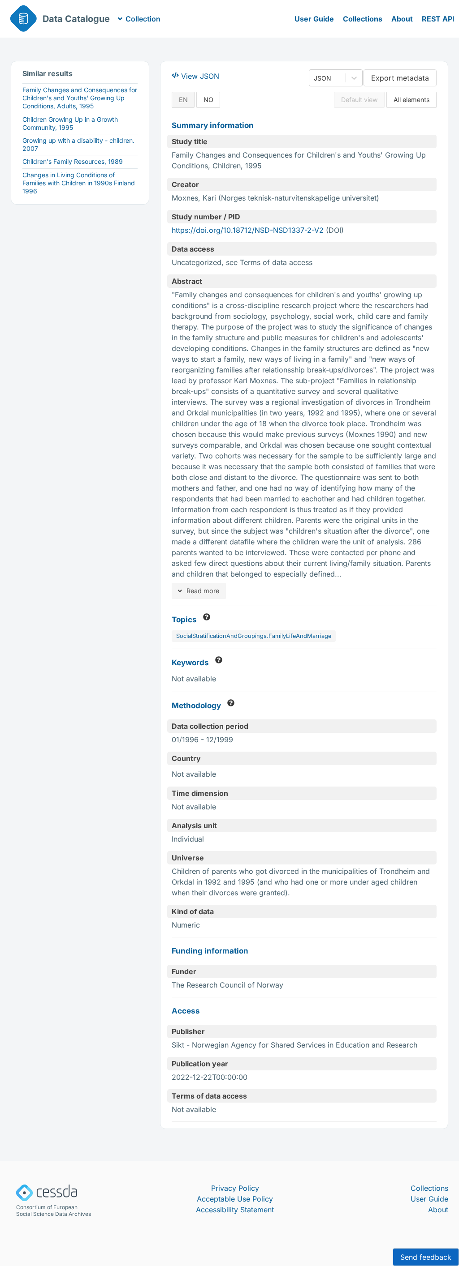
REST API (438, 18)
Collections (362, 18)
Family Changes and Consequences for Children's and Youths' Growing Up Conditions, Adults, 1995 (79, 98)
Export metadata (400, 77)
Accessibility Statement (235, 1209)
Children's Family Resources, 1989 (72, 161)
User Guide (314, 18)
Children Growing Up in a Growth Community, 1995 (70, 123)
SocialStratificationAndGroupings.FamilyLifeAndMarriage (253, 636)
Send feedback (425, 1257)
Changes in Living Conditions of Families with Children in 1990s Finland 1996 (78, 183)
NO (208, 99)
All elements (412, 99)
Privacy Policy (235, 1188)
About (402, 18)
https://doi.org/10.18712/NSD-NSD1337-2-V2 (248, 230)
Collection (143, 18)
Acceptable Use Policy (235, 1198)
